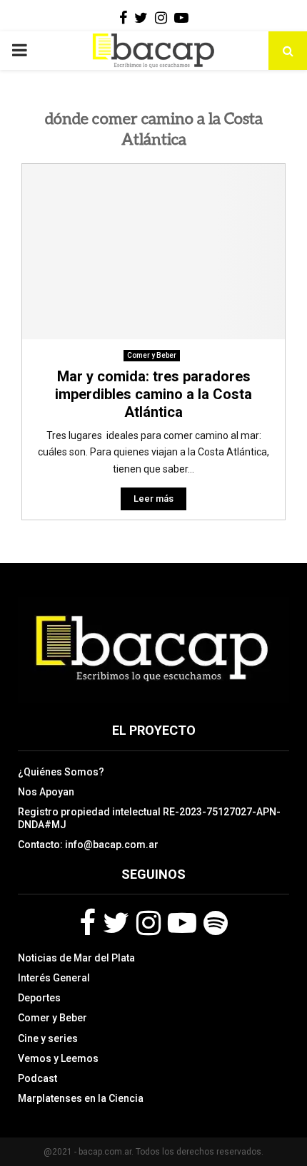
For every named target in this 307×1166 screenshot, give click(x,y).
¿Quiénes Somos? (61, 772)
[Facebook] (87, 923)
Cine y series (48, 1038)
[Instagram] (148, 923)
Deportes (39, 998)
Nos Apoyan (46, 792)
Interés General (54, 978)
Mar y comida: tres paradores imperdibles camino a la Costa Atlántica (153, 394)
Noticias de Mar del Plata (76, 958)
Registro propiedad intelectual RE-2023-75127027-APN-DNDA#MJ (149, 818)
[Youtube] (182, 923)
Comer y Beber (151, 355)
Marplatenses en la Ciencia (81, 1098)
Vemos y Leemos (58, 1058)
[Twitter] (116, 923)
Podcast (37, 1078)
